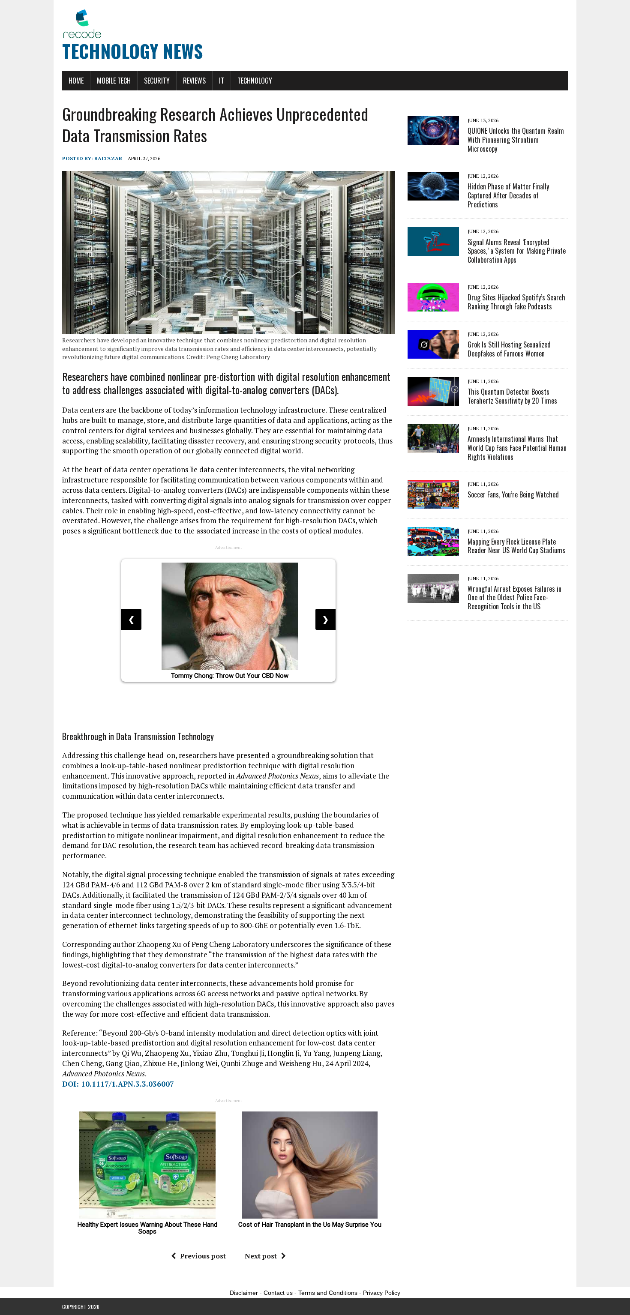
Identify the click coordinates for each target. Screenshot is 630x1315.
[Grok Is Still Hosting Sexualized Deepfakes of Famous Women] (433, 352)
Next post (261, 1256)
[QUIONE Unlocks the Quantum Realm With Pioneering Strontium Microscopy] (433, 139)
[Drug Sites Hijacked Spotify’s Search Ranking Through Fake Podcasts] (433, 305)
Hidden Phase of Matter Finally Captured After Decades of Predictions (508, 195)
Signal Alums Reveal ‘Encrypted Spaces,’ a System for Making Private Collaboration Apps (517, 251)
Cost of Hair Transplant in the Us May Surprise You (309, 1224)
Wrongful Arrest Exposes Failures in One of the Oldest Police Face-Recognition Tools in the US (514, 598)
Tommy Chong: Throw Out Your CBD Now (229, 676)
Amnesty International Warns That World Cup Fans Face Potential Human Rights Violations (517, 448)
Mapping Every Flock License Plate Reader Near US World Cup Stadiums (516, 546)
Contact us (278, 1292)
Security (157, 80)
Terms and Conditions (327, 1292)
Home (76, 80)
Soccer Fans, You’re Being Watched (513, 494)
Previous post (203, 1256)
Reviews (194, 80)
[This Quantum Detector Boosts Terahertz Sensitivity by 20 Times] (433, 399)
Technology (254, 80)
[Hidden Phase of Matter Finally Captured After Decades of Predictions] (433, 194)
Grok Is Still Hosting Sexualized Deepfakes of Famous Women (509, 349)
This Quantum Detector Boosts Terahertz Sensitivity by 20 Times (512, 396)
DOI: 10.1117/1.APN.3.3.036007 (118, 1084)
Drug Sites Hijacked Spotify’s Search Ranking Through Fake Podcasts (516, 302)
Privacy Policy (381, 1292)
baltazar (108, 158)
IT (221, 80)
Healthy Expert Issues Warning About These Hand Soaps (148, 1228)
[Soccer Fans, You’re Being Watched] (433, 502)
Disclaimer (244, 1292)
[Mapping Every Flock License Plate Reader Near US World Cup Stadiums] (433, 549)
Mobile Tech (114, 80)
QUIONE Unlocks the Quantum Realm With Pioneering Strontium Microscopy (516, 140)
